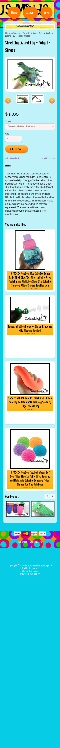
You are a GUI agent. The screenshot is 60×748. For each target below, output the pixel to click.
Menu (14, 12)
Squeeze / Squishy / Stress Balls (28, 33)
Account (30, 12)
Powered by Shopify (30, 574)
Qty (7, 134)
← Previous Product (13, 158)
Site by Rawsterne (30, 571)
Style (8, 122)
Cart (46, 12)
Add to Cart (16, 149)
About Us (36, 542)
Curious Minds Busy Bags (37, 566)
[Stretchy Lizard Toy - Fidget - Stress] (22, 99)
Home (8, 33)
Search (22, 542)
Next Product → (48, 158)
